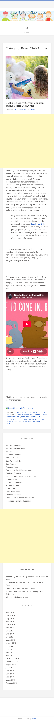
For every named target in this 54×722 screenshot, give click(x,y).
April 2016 (10, 621)
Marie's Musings (12, 488)
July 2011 (9, 646)
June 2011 (10, 649)
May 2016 (10, 618)
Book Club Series (12, 458)
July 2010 (9, 667)
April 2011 (10, 655)
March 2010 (10, 680)
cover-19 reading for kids (29, 415)
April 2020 (10, 612)
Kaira (34, 719)
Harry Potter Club (37, 224)
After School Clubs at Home (17, 597)
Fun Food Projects (13, 473)
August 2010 (11, 664)
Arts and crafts (12, 451)
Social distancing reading (23, 421)
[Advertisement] (27, 141)
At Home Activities (13, 455)
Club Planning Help (13, 461)
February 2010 (11, 683)
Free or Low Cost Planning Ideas (19, 470)
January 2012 (11, 643)
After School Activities (24, 412)
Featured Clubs (12, 467)
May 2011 (10, 652)
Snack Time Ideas (13, 491)
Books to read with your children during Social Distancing (25, 104)
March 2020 (10, 615)
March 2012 (10, 640)
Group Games (11, 479)
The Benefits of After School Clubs (20, 498)
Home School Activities (15, 482)
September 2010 (12, 661)
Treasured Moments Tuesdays (18, 501)
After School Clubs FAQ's (16, 448)
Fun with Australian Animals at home (20, 588)
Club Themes (11, 464)
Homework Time (12, 485)
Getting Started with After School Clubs (21, 476)
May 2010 (10, 674)
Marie (33, 110)
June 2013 (10, 634)
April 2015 (10, 627)
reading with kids (13, 419)
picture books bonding (31, 417)
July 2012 (9, 637)
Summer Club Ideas (13, 494)
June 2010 (10, 671)
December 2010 (12, 658)
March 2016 (10, 624)
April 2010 (10, 677)
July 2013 (9, 631)
